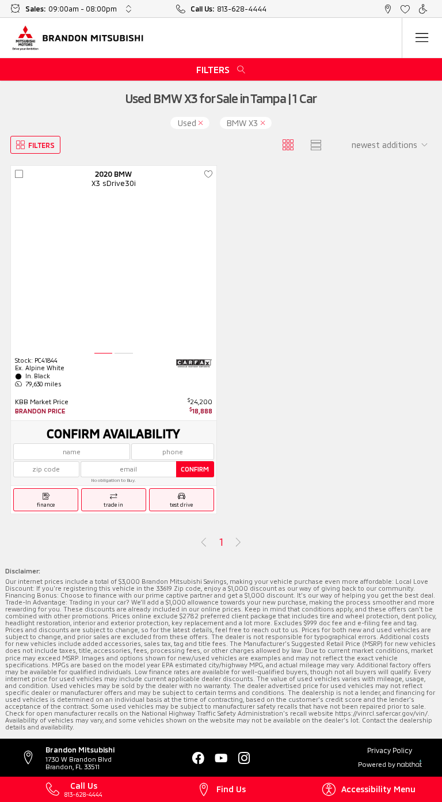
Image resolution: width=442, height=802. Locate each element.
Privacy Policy (389, 750)
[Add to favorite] (208, 174)
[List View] (316, 145)
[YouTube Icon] (221, 758)
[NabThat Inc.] (409, 764)
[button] (388, 9)
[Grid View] (288, 145)
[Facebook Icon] (198, 758)
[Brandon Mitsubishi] (78, 38)
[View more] (128, 9)
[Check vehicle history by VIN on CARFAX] (194, 363)
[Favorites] (405, 9)
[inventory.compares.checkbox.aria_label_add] (19, 174)
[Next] (238, 542)
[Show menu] (422, 38)
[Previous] (203, 542)
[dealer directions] (32, 758)
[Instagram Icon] (244, 758)
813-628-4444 (241, 9)
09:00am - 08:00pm (82, 9)
